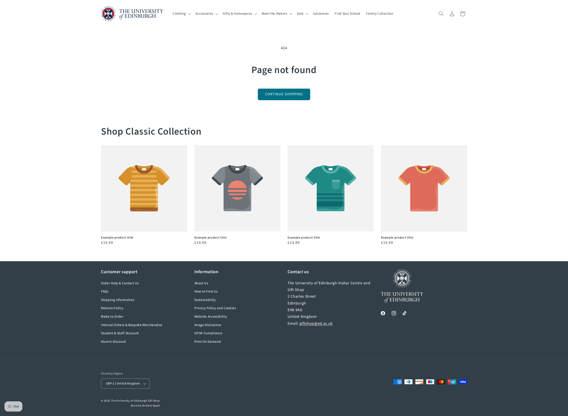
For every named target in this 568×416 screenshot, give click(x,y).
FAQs (104, 291)
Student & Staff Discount (120, 333)
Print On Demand (207, 341)
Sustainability (205, 299)
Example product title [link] (117, 238)
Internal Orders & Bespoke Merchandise (131, 324)
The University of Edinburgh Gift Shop (135, 401)
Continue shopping (284, 94)
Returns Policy (112, 308)
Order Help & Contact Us (120, 283)
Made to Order (112, 316)
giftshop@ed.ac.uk (316, 323)
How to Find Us (206, 291)
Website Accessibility (210, 316)
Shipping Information (117, 299)
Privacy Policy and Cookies (215, 308)
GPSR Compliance (208, 333)
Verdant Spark (151, 406)
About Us (201, 283)
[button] (181, 14)
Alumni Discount (113, 341)
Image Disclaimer (208, 324)
